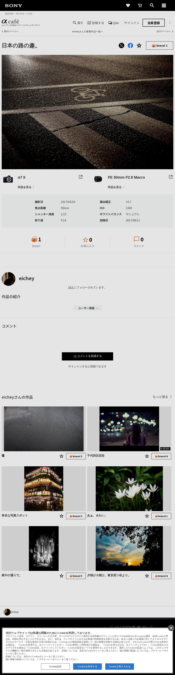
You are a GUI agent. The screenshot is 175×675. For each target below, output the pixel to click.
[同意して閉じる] (171, 628)
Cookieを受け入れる (120, 666)
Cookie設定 (55, 666)
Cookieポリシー (40, 656)
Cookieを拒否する (87, 666)
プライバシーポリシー (50, 659)
